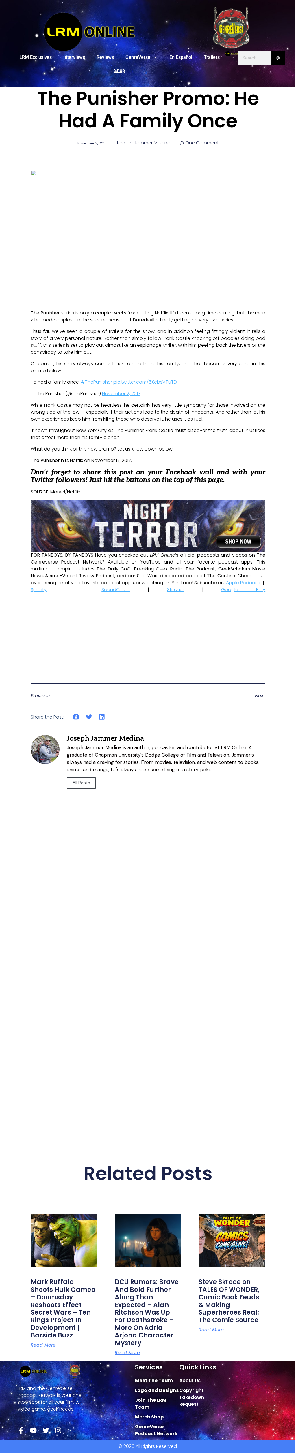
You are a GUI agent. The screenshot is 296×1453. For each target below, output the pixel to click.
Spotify (39, 589)
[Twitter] (45, 1430)
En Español (180, 57)
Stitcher (175, 589)
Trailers (212, 57)
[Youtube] (33, 1430)
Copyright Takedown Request (191, 1397)
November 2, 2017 (121, 393)
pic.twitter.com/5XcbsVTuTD (145, 382)
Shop (119, 70)
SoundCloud (115, 589)
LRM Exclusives (35, 57)
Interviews (74, 57)
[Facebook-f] (21, 1430)
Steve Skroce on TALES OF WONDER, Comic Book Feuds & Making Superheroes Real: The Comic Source (229, 1300)
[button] (76, 717)
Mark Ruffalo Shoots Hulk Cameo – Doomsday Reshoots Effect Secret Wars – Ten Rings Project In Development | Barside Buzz (63, 1308)
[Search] (278, 58)
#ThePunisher (96, 382)
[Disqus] (148, 903)
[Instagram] (58, 1430)
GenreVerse (137, 57)
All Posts (81, 783)
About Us (190, 1380)
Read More (43, 1345)
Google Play (243, 589)
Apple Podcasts (244, 582)
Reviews (105, 57)
